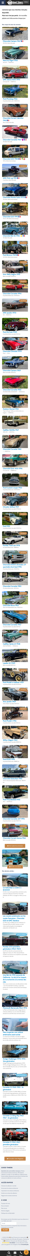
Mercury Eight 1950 (10, 60)
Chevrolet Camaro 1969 (12, 370)
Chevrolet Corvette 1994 (12, 293)
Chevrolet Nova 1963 (11, 605)
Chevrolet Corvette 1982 (12, 449)
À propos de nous (5, 1203)
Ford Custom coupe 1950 (12, 488)
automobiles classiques (14, 1171)
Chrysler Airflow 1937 (11, 507)
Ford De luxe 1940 (10, 332)
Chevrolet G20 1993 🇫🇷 (12, 217)
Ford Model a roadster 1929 (13, 682)
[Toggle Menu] (3, 2)
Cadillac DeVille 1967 (11, 430)
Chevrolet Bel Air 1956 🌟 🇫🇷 (14, 236)
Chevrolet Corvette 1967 (12, 625)
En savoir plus (25, 1244)
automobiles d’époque (7, 1176)
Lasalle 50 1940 (9, 663)
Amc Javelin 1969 (9, 702)
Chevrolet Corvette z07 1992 (14, 819)
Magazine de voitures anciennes (9, 1195)
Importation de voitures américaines (10, 1190)
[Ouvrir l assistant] (26, 1252)
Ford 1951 (6, 526)
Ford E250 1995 (9, 759)
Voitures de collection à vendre (8, 1186)
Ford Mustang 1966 (10, 99)
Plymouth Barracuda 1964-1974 (15, 1008)
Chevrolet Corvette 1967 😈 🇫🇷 (14, 140)
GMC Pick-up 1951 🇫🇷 (11, 178)
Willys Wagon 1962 (10, 740)
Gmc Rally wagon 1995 (11, 274)
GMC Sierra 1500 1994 (11, 80)
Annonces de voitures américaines (9, 1188)
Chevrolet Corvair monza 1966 (14, 838)
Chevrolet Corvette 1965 (12, 390)
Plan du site (4, 1208)
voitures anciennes (12, 1172)
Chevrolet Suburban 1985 (12, 779)
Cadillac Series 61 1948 (11, 644)
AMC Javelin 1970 (9, 313)
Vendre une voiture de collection (9, 1193)
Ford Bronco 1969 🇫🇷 (11, 255)
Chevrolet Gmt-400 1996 (12, 468)
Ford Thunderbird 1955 (11, 800)
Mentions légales (5, 1211)
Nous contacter (5, 1206)
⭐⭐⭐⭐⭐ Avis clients (8, 1242)
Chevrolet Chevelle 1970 (12, 351)
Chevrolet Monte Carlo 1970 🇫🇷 (15, 197)
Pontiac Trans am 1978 (11, 545)
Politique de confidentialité (7, 1213)
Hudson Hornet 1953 (11, 409)
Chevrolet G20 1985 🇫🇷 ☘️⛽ (14, 159)
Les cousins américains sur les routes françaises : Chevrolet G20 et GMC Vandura (14, 918)
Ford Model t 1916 (9, 721)
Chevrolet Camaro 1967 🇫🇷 (13, 41)
